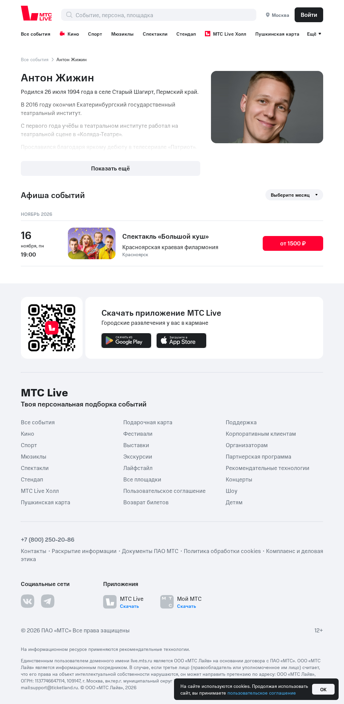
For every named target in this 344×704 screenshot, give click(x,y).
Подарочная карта (147, 422)
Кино (73, 33)
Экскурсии (137, 456)
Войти (309, 14)
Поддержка (241, 422)
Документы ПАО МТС (150, 551)
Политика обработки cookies (222, 551)
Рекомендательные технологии (267, 467)
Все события (35, 33)
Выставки (136, 444)
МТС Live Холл (229, 33)
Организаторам (247, 444)
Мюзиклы (122, 33)
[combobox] (165, 15)
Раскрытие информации (84, 551)
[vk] (27, 601)
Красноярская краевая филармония (170, 247)
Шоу (232, 490)
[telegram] (47, 601)
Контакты (33, 551)
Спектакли (155, 33)
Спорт (95, 33)
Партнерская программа (258, 456)
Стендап (186, 33)
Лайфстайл (138, 467)
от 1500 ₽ (293, 243)
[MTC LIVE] (36, 13)
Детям (234, 502)
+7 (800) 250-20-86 (48, 539)
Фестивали (138, 433)
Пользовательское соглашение (164, 490)
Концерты (239, 479)
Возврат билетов (146, 502)
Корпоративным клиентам (261, 433)
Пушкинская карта (277, 33)
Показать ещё (110, 168)
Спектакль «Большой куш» (165, 236)
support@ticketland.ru (54, 687)
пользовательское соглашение (261, 692)
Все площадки (142, 479)
